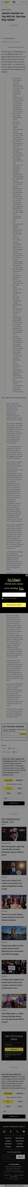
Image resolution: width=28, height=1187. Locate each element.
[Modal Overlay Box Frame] (14, 593)
